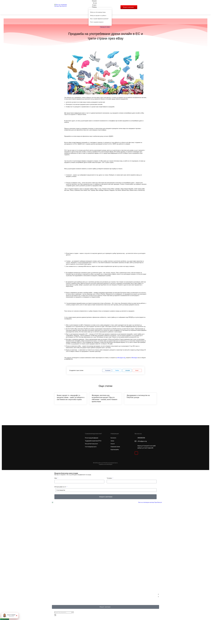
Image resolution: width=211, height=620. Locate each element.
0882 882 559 (141, 438)
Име (55, 478)
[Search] (55, 615)
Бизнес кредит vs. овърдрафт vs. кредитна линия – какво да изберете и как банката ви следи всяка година (70, 397)
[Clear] (73, 612)
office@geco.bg (121, 357)
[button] (106, 370)
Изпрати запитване (128, 7)
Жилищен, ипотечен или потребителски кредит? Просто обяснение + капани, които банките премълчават (104, 398)
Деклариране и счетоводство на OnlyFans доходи (138, 396)
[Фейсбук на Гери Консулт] (136, 453)
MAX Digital (109, 464)
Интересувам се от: (60, 487)
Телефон (109, 478)
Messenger (134, 357)
